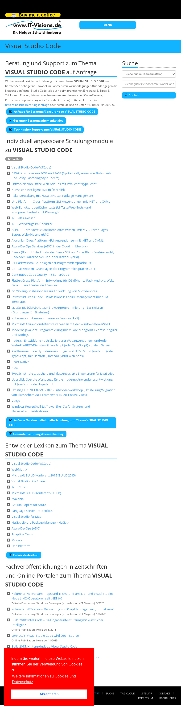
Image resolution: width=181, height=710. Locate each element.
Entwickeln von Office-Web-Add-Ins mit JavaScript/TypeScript (54, 184)
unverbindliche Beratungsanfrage (27, 105)
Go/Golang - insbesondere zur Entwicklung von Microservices (54, 291)
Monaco (17, 540)
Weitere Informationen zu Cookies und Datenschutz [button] (44, 679)
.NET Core (18, 487)
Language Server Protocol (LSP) (33, 511)
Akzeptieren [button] (49, 694)
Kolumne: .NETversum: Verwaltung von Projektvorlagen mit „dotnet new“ (63, 609)
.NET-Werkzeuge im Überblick (32, 224)
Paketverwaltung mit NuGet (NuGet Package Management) (53, 195)
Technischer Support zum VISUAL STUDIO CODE (47, 129)
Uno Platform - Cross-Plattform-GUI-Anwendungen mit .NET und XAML (61, 201)
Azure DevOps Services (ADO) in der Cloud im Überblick (50, 246)
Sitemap (146, 693)
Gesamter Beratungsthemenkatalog (38, 121)
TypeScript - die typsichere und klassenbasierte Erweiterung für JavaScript (63, 373)
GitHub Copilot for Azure (29, 505)
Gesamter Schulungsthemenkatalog (38, 434)
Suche (110, 693)
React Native (20, 362)
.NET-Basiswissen (23, 218)
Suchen (134, 95)
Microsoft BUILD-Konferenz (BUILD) (36, 493)
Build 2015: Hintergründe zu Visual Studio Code (44, 646)
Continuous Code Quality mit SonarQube (40, 274)
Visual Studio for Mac (26, 516)
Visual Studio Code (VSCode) (31, 167)
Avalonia (18, 499)
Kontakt (164, 693)
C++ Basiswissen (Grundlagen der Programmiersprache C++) (53, 269)
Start (95, 693)
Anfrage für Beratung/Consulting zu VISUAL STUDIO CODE (54, 112)
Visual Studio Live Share (28, 481)
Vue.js (16, 400)
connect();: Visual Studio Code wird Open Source (45, 635)
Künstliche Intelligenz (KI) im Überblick (38, 190)
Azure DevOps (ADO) (26, 528)
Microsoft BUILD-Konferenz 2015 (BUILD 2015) (44, 475)
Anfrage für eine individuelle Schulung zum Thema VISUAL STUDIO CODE (58, 422)
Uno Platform (21, 546)
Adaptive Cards (22, 534)
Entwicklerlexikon (25, 555)
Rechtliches (167, 698)
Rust (15, 367)
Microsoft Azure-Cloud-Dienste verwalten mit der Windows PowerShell (61, 324)
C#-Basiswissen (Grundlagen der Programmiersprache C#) (52, 263)
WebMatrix (19, 469)
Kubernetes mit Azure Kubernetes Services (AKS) (45, 318)
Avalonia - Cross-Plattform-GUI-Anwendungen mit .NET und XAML (57, 240)
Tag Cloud (127, 693)
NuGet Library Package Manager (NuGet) (40, 522)
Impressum (145, 698)
